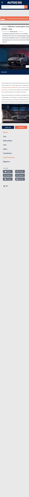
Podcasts (20, 171)
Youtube (9, 179)
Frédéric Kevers (13, 31)
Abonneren (21, 127)
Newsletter (20, 179)
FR (6, 186)
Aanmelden (8, 127)
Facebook (8, 175)
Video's (9, 171)
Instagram (20, 175)
